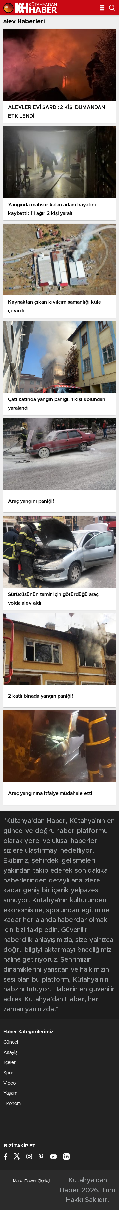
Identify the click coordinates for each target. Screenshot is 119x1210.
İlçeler (9, 1062)
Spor (8, 1073)
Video (9, 1083)
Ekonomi (12, 1103)
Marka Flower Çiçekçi (31, 1181)
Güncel (10, 1042)
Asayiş (10, 1052)
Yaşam (10, 1093)
